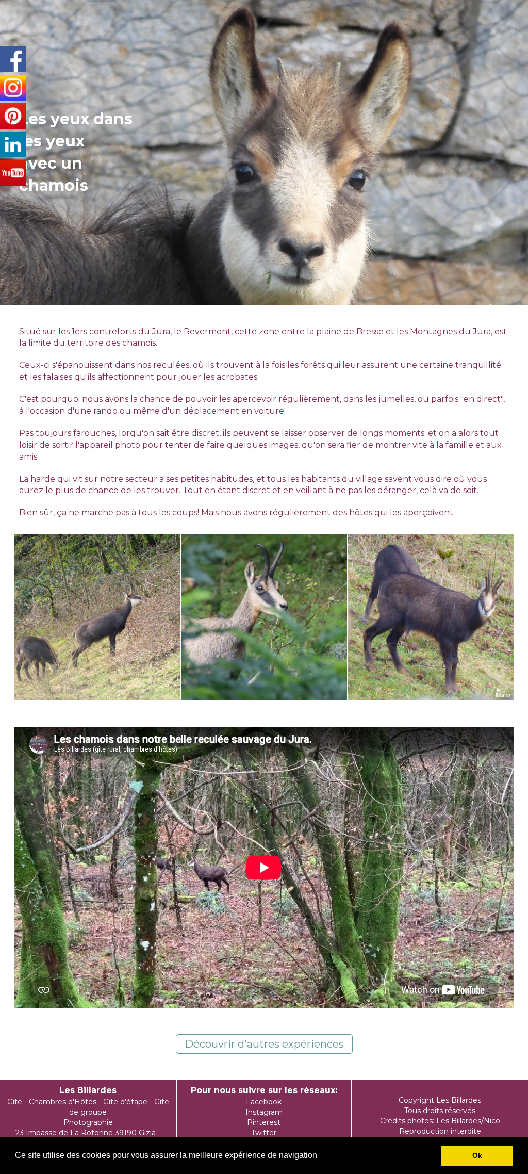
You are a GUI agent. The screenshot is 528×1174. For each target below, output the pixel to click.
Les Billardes (88, 1090)
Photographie (88, 1122)
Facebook (264, 1101)
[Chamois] (97, 617)
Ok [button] (477, 1155)
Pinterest (263, 1122)
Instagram (264, 1112)
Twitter (263, 1132)
